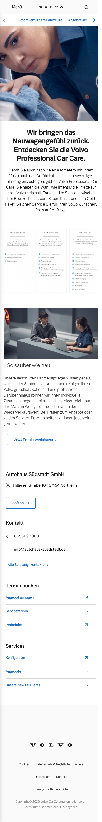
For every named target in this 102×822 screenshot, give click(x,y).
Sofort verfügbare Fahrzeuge (40, 20)
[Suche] (86, 7)
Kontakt (61, 777)
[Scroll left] (4, 20)
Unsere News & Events (23, 685)
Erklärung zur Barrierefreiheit (51, 789)
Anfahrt (18, 503)
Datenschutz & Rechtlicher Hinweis (59, 764)
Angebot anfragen (82, 20)
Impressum (43, 777)
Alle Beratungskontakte (26, 565)
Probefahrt (14, 625)
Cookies (24, 764)
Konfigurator (15, 658)
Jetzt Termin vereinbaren (33, 439)
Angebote (13, 672)
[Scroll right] (93, 20)
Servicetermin (17, 611)
